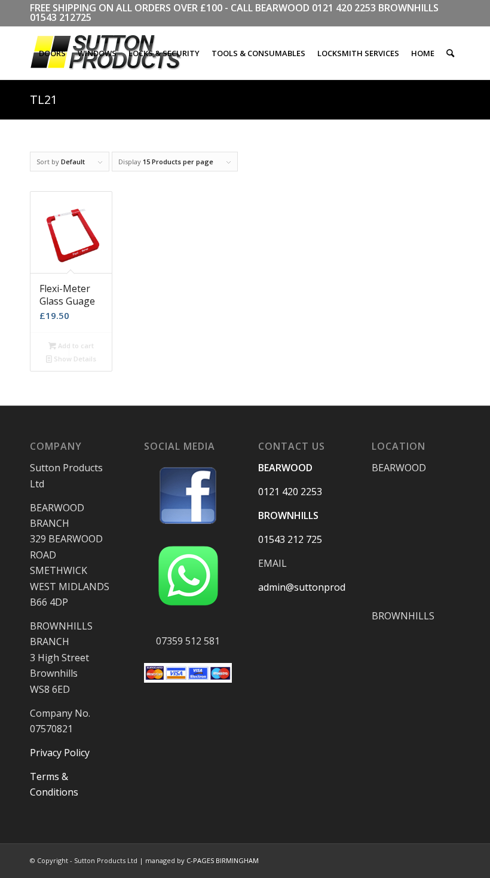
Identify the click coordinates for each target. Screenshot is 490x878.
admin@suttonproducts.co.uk (323, 587)
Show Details (74, 358)
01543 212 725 (290, 539)
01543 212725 (60, 17)
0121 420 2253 (344, 7)
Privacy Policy (60, 752)
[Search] (450, 53)
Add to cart (75, 345)
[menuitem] (52, 53)
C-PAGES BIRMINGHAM (222, 860)
